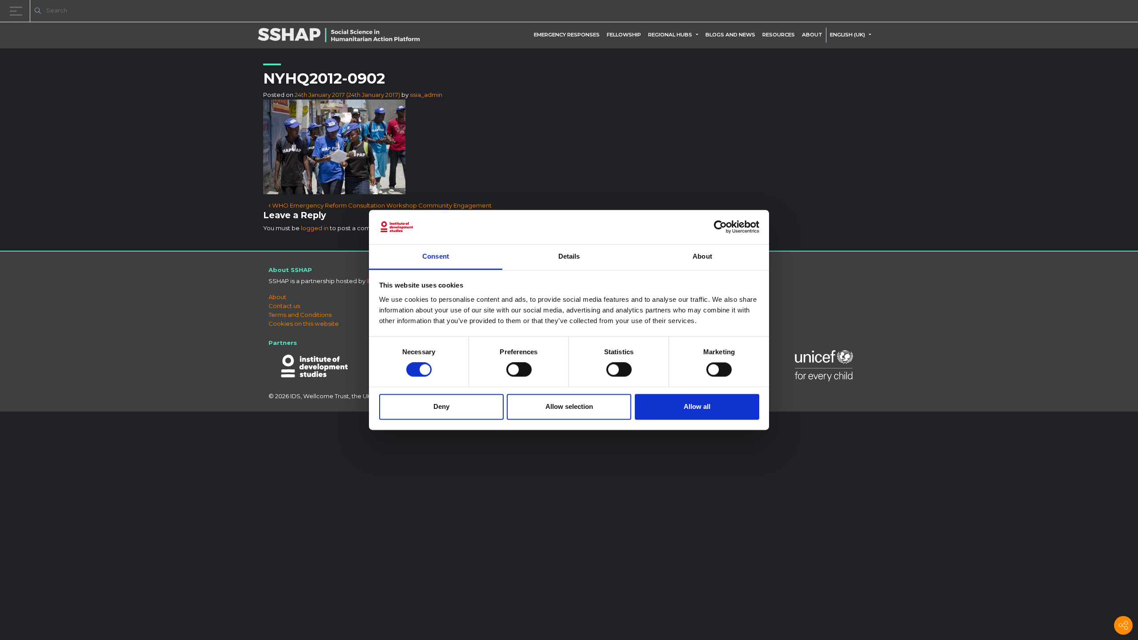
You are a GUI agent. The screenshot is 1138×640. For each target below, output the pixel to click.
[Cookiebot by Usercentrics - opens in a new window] (720, 227)
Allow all (697, 406)
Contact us (284, 305)
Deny (441, 406)
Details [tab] (569, 256)
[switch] (519, 370)
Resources (778, 35)
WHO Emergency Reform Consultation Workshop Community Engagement (381, 205)
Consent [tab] (435, 256)
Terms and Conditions (300, 314)
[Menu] (17, 11)
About (812, 35)
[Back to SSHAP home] (1088, 11)
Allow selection (569, 406)
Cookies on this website (303, 323)
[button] (699, 34)
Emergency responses (567, 35)
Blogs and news (730, 35)
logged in (315, 228)
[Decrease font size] (1018, 12)
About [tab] (702, 256)
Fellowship (624, 35)
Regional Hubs (670, 35)
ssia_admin (426, 94)
